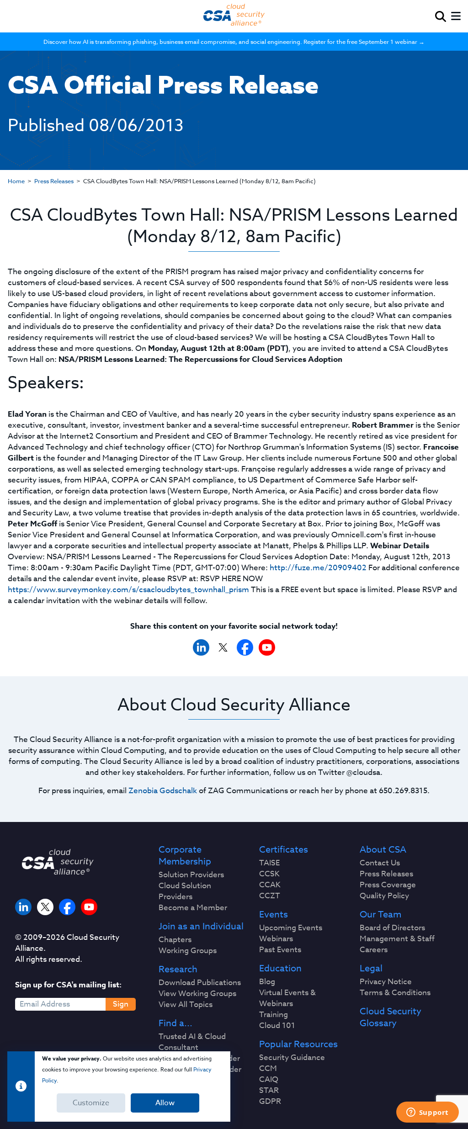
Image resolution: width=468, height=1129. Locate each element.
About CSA (383, 850)
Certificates (283, 850)
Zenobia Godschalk (162, 790)
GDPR (270, 1101)
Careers (374, 949)
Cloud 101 (277, 1025)
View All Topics (186, 1004)
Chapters (175, 939)
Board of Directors (392, 927)
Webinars (276, 938)
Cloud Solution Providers (185, 891)
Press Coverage (388, 885)
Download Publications (200, 982)
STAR (269, 1090)
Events (273, 915)
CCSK (269, 874)
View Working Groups (197, 993)
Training (273, 1014)
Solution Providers (191, 874)
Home (16, 181)
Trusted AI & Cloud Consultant (192, 1042)
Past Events (280, 949)
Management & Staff (397, 938)
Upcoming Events (290, 927)
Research (178, 969)
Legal (371, 969)
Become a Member (193, 907)
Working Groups (188, 950)
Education (280, 969)
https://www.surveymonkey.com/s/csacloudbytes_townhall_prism (128, 589)
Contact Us (380, 863)
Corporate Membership (185, 856)
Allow (165, 1102)
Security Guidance (292, 1057)
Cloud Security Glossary (390, 1017)
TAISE (269, 863)
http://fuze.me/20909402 (318, 567)
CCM (268, 1068)
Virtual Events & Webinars (287, 998)
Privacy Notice (386, 981)
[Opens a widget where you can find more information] (427, 1113)
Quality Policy (384, 895)
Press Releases (54, 181)
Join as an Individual (201, 927)
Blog (267, 981)
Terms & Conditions (395, 992)
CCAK (270, 885)
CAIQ (268, 1079)
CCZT (269, 895)
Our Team (380, 915)
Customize (91, 1102)
